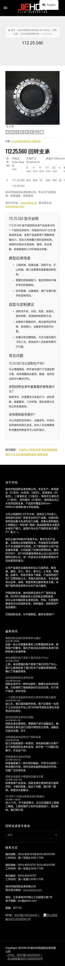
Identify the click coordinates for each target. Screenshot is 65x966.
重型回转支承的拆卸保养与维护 (23, 638)
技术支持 (35, 449)
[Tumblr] (32, 132)
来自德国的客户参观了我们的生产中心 (26, 657)
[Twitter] (12, 132)
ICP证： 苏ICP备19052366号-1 (24, 955)
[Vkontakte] (42, 132)
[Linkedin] (37, 132)
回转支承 (36, 141)
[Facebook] (17, 132)
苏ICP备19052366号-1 (27, 915)
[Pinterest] (27, 132)
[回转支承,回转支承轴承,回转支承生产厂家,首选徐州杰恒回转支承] (32, 7)
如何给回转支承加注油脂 (19, 717)
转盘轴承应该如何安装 (18, 756)
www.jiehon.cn (29, 202)
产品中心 (24, 449)
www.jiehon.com (14, 206)
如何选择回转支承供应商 (19, 677)
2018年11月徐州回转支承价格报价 (24, 796)
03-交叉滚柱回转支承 (21, 141)
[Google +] (22, 132)
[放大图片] (32, 98)
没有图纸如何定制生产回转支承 (23, 737)
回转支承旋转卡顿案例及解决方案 (24, 776)
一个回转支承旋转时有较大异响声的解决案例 (30, 697)
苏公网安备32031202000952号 (25, 958)
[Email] (7, 132)
